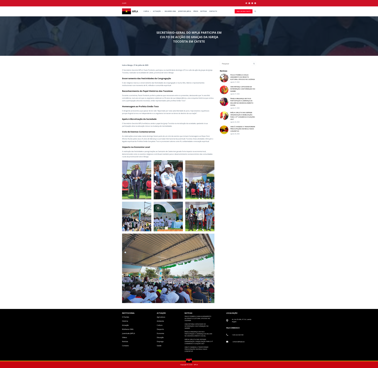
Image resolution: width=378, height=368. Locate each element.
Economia (160, 333)
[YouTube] (255, 3)
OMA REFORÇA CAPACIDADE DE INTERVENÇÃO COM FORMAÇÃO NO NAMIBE (242, 89)
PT (125, 3)
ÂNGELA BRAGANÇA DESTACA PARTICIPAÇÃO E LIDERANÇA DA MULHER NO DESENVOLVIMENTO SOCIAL (198, 334)
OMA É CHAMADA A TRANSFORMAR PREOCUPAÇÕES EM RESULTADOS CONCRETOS (242, 129)
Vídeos (195, 11)
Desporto (160, 329)
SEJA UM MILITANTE (244, 11)
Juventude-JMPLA (184, 11)
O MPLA (146, 11)
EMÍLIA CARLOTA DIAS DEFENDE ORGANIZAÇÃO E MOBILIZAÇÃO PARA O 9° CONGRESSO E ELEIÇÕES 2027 (199, 341)
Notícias (203, 11)
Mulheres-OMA (170, 11)
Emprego (160, 341)
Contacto (213, 11)
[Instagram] (252, 3)
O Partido (125, 317)
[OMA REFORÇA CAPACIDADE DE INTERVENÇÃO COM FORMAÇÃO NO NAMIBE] (224, 90)
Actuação (157, 11)
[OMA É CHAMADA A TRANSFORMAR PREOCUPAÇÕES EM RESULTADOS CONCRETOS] (224, 129)
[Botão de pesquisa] (254, 64)
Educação (160, 337)
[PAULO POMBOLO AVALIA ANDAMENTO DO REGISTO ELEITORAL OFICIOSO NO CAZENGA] (224, 78)
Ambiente (160, 321)
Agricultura (161, 317)
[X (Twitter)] (249, 3)
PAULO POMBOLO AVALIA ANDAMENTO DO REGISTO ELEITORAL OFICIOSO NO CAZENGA (242, 77)
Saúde (159, 346)
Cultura (159, 325)
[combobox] (236, 64)
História (125, 321)
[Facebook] (246, 3)
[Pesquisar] (255, 11)
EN (123, 3)
